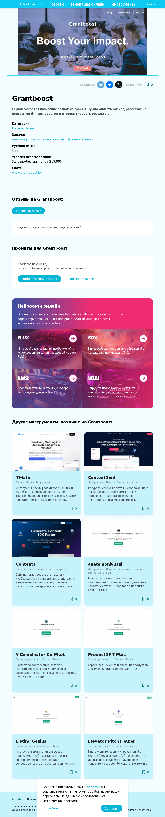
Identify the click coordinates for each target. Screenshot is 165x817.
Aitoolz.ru (27, 4)
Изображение (96, 482)
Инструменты (124, 4)
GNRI (93, 377)
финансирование (80, 139)
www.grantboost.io (26, 172)
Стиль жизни (105, 572)
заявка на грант (53, 139)
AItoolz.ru (93, 787)
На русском (43, 482)
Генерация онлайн (87, 4)
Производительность (118, 569)
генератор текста (25, 139)
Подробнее (51, 808)
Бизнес (31, 128)
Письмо (18, 128)
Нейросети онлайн (39, 306)
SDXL (94, 338)
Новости (56, 4)
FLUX (23, 338)
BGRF (23, 377)
